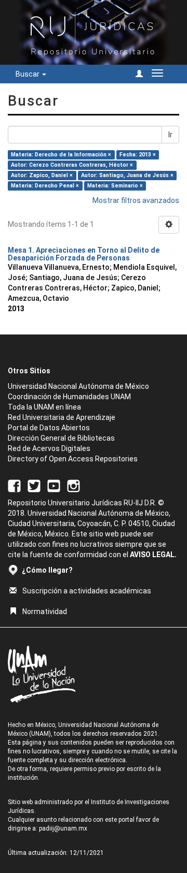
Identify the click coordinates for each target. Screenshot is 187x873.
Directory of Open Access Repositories (73, 459)
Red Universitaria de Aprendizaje (61, 417)
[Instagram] (73, 486)
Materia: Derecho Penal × (45, 185)
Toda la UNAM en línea (44, 407)
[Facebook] (14, 486)
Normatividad (44, 611)
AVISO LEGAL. (153, 554)
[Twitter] (34, 486)
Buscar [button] (28, 74)
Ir (170, 134)
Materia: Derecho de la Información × (61, 154)
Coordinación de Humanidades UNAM (69, 396)
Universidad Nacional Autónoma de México (78, 386)
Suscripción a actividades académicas (86, 591)
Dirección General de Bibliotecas (61, 438)
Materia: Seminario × (115, 185)
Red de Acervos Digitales (49, 448)
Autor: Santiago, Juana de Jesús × (127, 175)
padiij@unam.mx (63, 828)
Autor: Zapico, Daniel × (42, 175)
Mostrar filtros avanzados (135, 200)
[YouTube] (53, 486)
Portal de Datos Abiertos (49, 428)
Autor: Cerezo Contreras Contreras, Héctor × (72, 165)
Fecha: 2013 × (137, 154)
